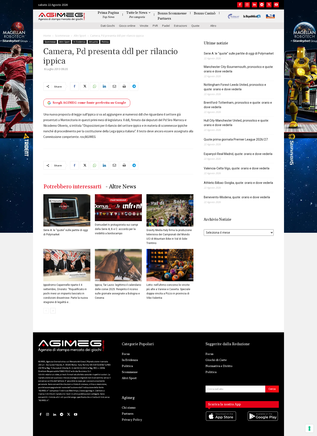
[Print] (124, 86)
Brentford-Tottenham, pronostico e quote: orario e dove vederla (238, 105)
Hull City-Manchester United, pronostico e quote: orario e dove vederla (236, 123)
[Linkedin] (254, 4)
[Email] (114, 86)
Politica (105, 41)
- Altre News (121, 186)
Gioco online (127, 26)
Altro (213, 26)
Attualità (93, 41)
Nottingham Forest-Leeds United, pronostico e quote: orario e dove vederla (235, 87)
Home (47, 36)
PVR (155, 26)
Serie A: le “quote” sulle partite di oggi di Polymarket (239, 53)
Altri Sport (80, 36)
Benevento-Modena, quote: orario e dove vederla (237, 197)
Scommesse (62, 36)
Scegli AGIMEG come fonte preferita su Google (89, 103)
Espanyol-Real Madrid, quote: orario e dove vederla (238, 154)
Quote (195, 26)
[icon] (221, 420)
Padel (166, 26)
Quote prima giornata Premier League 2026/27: (236, 139)
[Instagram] (247, 4)
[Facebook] (239, 4)
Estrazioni (180, 26)
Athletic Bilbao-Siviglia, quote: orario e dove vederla (238, 182)
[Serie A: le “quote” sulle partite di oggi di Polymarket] (66, 210)
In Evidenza (79, 41)
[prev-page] (46, 310)
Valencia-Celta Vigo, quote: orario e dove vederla (236, 168)
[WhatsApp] (94, 86)
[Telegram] (261, 4)
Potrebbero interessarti (72, 186)
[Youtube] (276, 4)
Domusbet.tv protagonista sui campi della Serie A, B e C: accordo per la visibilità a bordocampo (116, 229)
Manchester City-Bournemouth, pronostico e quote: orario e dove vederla (238, 69)
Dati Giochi (108, 26)
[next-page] (53, 310)
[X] (268, 4)
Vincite (144, 26)
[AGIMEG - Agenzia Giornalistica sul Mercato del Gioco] (61, 17)
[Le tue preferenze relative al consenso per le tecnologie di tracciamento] (309, 428)
